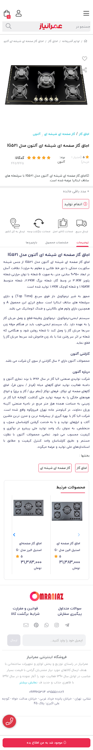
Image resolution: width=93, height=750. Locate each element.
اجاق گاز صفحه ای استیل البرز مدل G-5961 (67, 547)
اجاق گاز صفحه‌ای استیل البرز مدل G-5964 (29, 547)
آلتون (37, 134)
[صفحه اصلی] (85, 41)
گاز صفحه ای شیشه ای (59, 134)
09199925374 (37, 692)
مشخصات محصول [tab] (56, 242)
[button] (14, 534)
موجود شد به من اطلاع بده (45, 742)
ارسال (13, 640)
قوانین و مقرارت (25, 608)
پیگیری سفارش (70, 613)
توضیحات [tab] (82, 242)
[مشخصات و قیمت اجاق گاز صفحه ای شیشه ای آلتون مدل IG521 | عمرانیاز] (46, 596)
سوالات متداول (69, 608)
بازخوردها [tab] (31, 242)
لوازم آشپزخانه (71, 41)
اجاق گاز (53, 41)
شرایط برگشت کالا (25, 613)
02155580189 (55, 692)
